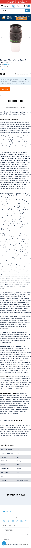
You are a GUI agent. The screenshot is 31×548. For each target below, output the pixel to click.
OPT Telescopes (12, 544)
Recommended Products (12, 107)
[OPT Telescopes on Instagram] (17, 521)
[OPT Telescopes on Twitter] (9, 521)
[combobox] (15, 10)
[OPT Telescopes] (15, 6)
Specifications (19, 104)
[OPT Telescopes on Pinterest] (26, 521)
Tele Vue (7, 64)
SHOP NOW (5, 89)
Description (11, 104)
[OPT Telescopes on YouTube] (13, 521)
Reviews (23, 107)
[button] (4, 543)
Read (3, 70)
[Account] (24, 6)
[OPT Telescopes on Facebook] (4, 521)
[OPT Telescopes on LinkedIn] (21, 521)
